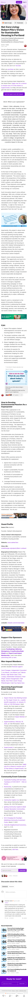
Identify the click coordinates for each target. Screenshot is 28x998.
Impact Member (20, 717)
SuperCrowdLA (9, 747)
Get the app (20, 993)
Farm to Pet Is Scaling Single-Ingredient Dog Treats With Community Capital (15, 929)
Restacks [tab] (11, 886)
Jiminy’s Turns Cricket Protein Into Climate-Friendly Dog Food (16, 940)
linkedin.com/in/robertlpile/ (16, 623)
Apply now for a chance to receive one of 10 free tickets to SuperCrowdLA (14, 85)
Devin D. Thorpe (5, 44)
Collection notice (22, 990)
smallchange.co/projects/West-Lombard (13, 548)
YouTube (18, 65)
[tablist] (8, 886)
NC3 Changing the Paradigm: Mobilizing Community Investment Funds (14, 820)
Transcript (20, 23)
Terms (17, 990)
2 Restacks (15, 875)
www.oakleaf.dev (12, 542)
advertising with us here (8, 657)
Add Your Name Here (17, 683)
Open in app (8, 23)
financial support (17, 666)
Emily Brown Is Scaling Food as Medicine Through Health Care (16, 958)
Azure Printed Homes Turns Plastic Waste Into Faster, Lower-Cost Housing (17, 952)
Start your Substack (10, 993)
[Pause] (1, 18)
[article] (14, 930)
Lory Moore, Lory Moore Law (11, 672)
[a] (3, 930)
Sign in (24, 2)
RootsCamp (7, 786)
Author (6, 902)
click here (15, 849)
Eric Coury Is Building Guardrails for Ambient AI (16, 970)
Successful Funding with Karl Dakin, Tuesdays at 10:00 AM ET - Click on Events (15, 782)
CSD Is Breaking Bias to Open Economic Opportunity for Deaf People (16, 935)
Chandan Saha (8, 901)
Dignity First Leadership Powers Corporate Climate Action (16, 964)
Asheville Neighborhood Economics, (15, 825)
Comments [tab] (5, 886)
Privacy (13, 990)
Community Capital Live (11, 800)
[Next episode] (5, 18)
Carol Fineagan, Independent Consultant (14, 670)
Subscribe (19, 2)
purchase (11, 69)
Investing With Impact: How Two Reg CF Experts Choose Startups (17, 946)
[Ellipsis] (26, 901)
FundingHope (10, 649)
